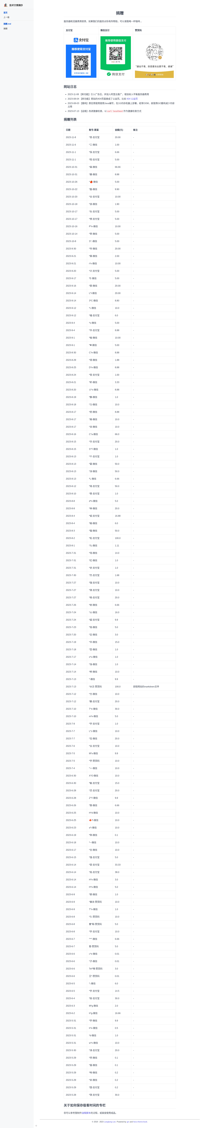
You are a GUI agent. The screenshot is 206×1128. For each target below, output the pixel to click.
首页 (5, 12)
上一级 (6, 17)
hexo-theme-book (140, 1122)
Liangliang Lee (110, 1122)
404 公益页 (132, 99)
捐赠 (5, 28)
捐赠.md (7, 24)
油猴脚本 (86, 1113)
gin (128, 1122)
